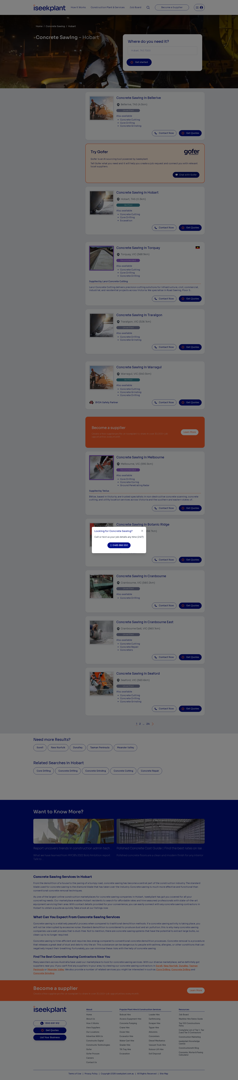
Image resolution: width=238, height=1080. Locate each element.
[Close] (142, 530)
